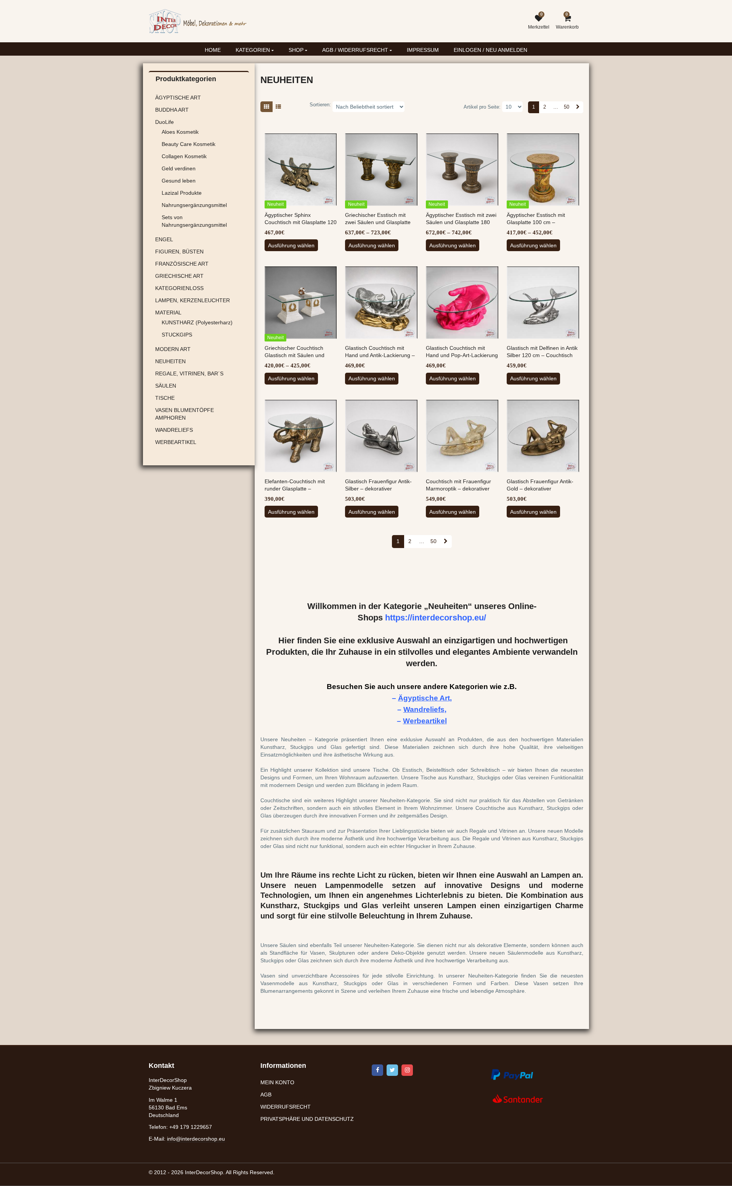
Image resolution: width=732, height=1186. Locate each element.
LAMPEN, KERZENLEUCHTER (192, 300)
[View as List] (278, 106)
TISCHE (165, 398)
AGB (265, 1094)
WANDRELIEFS (174, 430)
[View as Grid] (266, 106)
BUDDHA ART (172, 110)
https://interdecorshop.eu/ (435, 617)
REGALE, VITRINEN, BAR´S (189, 373)
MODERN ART (173, 349)
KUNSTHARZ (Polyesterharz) (197, 322)
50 (566, 107)
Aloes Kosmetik (180, 132)
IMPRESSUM (423, 50)
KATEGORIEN (253, 50)
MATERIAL (168, 312)
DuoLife (164, 122)
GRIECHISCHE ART (179, 276)
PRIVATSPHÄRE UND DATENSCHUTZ (307, 1119)
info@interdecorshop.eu (196, 1139)
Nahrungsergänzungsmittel (194, 205)
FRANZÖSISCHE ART (182, 264)
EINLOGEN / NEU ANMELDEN (490, 50)
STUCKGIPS (177, 335)
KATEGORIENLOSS (179, 288)
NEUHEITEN (170, 361)
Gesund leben (179, 181)
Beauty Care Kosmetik (188, 144)
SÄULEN (165, 386)
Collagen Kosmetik (184, 156)
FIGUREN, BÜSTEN (179, 251)
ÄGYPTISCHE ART (178, 98)
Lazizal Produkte (182, 193)
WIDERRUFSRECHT (285, 1107)
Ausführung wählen (291, 245)
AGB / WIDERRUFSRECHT (356, 50)
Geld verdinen (179, 168)
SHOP (297, 50)
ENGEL (164, 239)
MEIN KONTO (277, 1082)
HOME (213, 50)
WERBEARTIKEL (175, 442)
